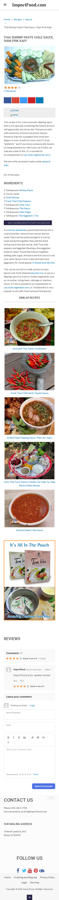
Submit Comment (44, 786)
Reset (35, 774)
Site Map (34, 882)
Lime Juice (24, 204)
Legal (24, 882)
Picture (38, 737)
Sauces (28, 19)
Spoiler (8, 742)
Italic (13, 737)
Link (32, 737)
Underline (19, 737)
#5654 (47, 670)
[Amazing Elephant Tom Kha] (29, 580)
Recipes (18, 19)
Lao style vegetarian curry (37, 154)
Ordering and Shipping (25, 877)
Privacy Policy (47, 877)
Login (32, 705)
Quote (24, 737)
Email (15, 110)
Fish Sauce (24, 208)
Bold (8, 737)
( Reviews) (10, 90)
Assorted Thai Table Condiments (30, 348)
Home (7, 19)
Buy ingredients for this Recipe (29, 222)
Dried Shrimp (12, 197)
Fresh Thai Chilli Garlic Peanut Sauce (29, 393)
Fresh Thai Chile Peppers (18, 201)
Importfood (19, 669)
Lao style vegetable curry (17, 287)
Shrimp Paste (26, 190)
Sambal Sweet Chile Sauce (29, 530)
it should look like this (43, 262)
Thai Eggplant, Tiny (28, 215)
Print (15, 114)
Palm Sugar (25, 211)
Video (43, 737)
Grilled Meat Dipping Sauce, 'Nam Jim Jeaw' (29, 437)
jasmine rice (37, 272)
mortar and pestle (17, 229)
